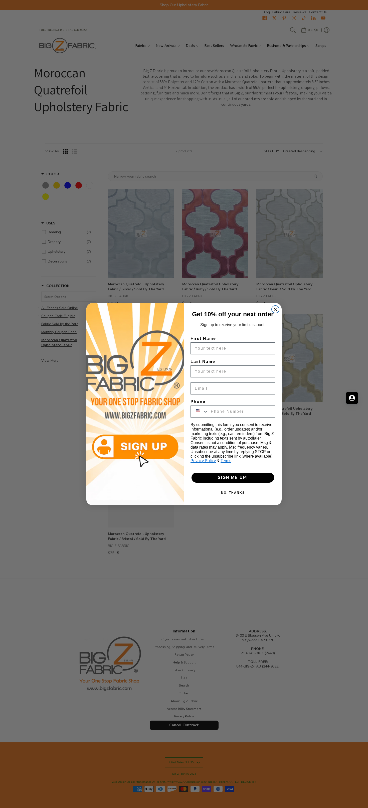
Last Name (203, 361)
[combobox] (199, 411)
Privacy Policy (203, 461)
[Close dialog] (275, 309)
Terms (226, 461)
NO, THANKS (233, 492)
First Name (203, 338)
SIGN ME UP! (233, 477)
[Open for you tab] (352, 398)
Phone (198, 401)
